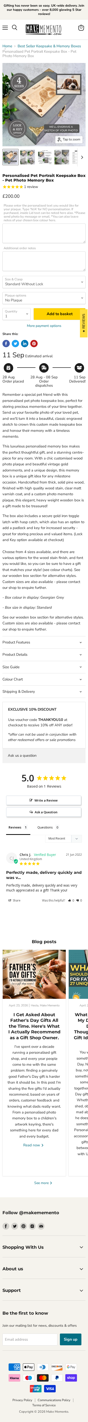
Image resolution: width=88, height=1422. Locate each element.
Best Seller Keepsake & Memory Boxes (49, 46)
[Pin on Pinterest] (34, 343)
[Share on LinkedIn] (24, 343)
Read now (32, 1145)
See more (42, 1183)
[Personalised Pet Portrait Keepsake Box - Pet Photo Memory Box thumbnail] (10, 157)
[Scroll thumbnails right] (81, 157)
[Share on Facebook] (6, 343)
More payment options (44, 326)
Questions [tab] (45, 827)
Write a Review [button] (46, 800)
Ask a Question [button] (46, 812)
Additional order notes (20, 248)
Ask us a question (22, 755)
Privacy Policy (22, 1400)
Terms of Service (44, 1405)
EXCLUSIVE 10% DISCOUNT (32, 709)
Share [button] (16, 900)
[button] (71, 900)
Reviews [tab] (15, 827)
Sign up (70, 1339)
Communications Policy (54, 1400)
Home (7, 46)
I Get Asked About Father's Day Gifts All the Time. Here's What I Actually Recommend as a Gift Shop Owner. (34, 1026)
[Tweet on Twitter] (15, 343)
